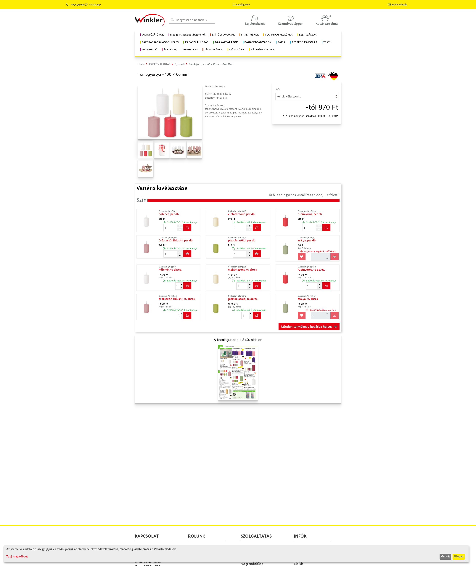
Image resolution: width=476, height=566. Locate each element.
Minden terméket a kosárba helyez (306, 326)
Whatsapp (95, 4)
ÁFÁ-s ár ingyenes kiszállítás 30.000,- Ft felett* (310, 115)
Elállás (298, 564)
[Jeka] (320, 76)
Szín (277, 89)
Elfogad (459, 556)
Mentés (445, 556)
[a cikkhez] (147, 220)
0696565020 (77, 4)
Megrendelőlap (252, 564)
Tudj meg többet (17, 556)
